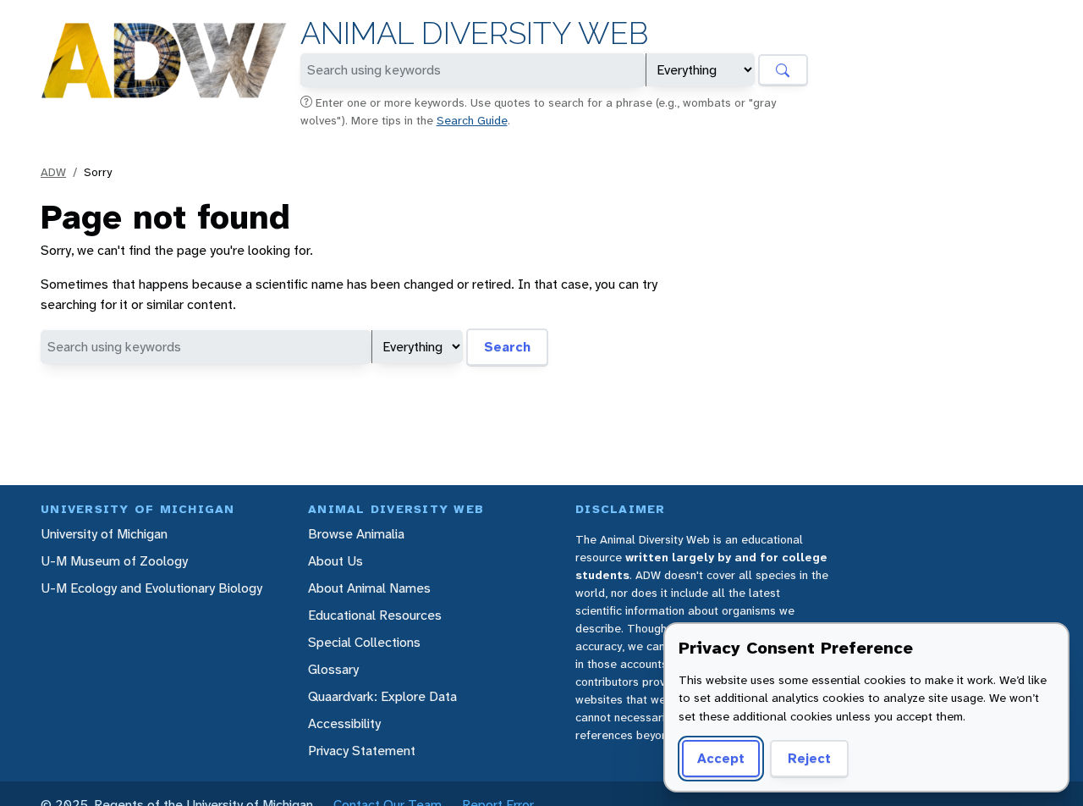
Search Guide (472, 120)
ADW (53, 171)
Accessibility (344, 723)
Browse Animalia (356, 534)
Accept (721, 758)
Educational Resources (375, 615)
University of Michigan (104, 534)
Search (507, 347)
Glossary (333, 669)
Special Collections (364, 642)
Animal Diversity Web (474, 33)
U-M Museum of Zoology (114, 561)
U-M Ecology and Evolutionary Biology (151, 588)
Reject (809, 758)
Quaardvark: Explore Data (382, 696)
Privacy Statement (361, 750)
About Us (335, 561)
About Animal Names (369, 588)
